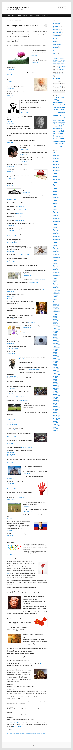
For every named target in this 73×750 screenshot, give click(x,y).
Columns (19, 15)
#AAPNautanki (55, 99)
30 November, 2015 (11, 235)
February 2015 (56, 250)
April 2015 (55, 247)
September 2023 (56, 160)
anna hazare (56, 107)
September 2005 (56, 374)
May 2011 (55, 317)
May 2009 (55, 353)
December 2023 (56, 157)
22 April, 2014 (19, 213)
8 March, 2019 (10, 95)
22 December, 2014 (11, 454)
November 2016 (56, 218)
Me (47, 15)
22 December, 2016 (41, 279)
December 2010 (56, 325)
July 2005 (55, 377)
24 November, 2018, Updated (32, 369)
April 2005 (55, 382)
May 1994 (55, 404)
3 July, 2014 (10, 393)
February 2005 (56, 385)
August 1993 (55, 409)
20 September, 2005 (27, 511)
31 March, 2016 (11, 178)
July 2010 (55, 332)
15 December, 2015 (11, 388)
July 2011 (55, 314)
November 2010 (56, 326)
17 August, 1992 (11, 554)
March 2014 (55, 266)
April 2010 (55, 337)
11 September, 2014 (12, 424)
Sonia (62, 143)
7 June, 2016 (10, 142)
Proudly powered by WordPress (36, 745)
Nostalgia (55, 38)
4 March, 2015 (26, 473)
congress (60, 112)
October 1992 (56, 416)
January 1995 (56, 401)
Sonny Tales (55, 47)
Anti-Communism (57, 23)
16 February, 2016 (24, 254)
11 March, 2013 (26, 506)
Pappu (55, 138)
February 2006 (56, 368)
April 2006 (55, 365)
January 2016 (56, 233)
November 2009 (56, 344)
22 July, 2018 (10, 81)
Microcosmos (43, 664)
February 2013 (56, 286)
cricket (61, 115)
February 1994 (56, 406)
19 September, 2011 (12, 242)
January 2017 (56, 215)
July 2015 (55, 242)
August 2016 (55, 223)
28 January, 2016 (11, 137)
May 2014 (55, 263)
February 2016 (56, 232)
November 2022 (56, 164)
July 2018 (55, 199)
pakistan (61, 136)
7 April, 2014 (10, 518)
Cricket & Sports (56, 26)
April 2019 (55, 191)
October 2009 (56, 346)
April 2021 (55, 176)
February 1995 (56, 400)
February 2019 (56, 193)
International (55, 31)
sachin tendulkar (61, 141)
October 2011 (56, 310)
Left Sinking (61, 122)
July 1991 (55, 427)
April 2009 (55, 355)
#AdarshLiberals (57, 101)
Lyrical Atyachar (56, 34)
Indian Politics (56, 29)
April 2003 (55, 389)
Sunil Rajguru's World (18, 7)
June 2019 (55, 188)
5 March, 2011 (10, 171)
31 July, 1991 (10, 530)
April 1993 (55, 412)
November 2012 (56, 290)
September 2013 (56, 275)
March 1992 (55, 422)
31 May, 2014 (22, 358)
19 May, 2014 (18, 216)
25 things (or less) (14, 738)
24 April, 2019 (31, 322)
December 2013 (56, 271)
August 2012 (55, 295)
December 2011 (56, 307)
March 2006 (55, 367)
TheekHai (60, 144)
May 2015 (55, 245)
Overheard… (55, 40)
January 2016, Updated (12, 348)
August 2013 (55, 277)
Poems (54, 41)
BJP (60, 109)
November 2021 (56, 167)
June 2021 (55, 173)
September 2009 (56, 347)
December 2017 (56, 203)
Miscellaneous (56, 35)
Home (9, 15)
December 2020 (56, 178)
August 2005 (55, 376)
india (54, 120)
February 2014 (56, 268)
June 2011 (55, 316)
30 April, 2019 (10, 88)
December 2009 (56, 343)
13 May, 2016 (10, 225)
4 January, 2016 (24, 149)
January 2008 (56, 358)
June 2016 (55, 226)
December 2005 (56, 371)
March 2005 (55, 383)
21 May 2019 (35, 62)
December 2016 (56, 217)
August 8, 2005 (10, 535)
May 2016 (55, 227)
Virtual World (56, 52)
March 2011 (55, 320)
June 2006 (55, 364)
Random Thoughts (57, 44)
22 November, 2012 (23, 400)
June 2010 (55, 334)
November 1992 (56, 415)
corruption (55, 115)
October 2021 (56, 169)
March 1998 (55, 392)
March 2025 (55, 152)
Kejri (58, 122)
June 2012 (55, 298)
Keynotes (32, 15)
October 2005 (10, 343)
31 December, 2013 (19, 220)
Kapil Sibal (55, 122)
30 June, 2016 (10, 123)
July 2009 (55, 350)
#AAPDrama (62, 97)
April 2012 (55, 301)
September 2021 (56, 170)
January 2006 (56, 370)
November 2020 (56, 179)
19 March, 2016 (11, 130)
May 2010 (55, 335)
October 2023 (56, 158)
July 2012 (55, 296)
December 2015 (56, 235)
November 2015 (56, 236)
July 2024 (55, 154)
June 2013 (55, 280)
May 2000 (55, 391)
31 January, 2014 (11, 494)
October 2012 (56, 292)
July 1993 (55, 410)
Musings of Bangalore (57, 37)
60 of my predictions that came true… (23, 25)
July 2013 (55, 278)
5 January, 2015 (20, 497)
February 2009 (56, 356)
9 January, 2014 (26, 192)
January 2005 (56, 386)
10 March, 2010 (11, 419)
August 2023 (55, 161)
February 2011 (56, 322)
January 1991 (56, 430)
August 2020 (55, 181)
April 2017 (55, 211)
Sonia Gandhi (55, 144)
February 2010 (56, 340)
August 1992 (55, 419)
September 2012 (56, 293)
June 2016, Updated (12, 383)
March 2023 (55, 163)
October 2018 (56, 197)
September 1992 (56, 418)
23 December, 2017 (27, 327)
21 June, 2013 (10, 267)
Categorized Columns (57, 25)
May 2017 (55, 209)
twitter (57, 147)
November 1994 (56, 403)
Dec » (62, 92)
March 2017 (55, 212)
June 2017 (55, 208)
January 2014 (56, 269)
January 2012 (56, 305)
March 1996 (55, 397)
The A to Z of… (56, 50)
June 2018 (55, 200)
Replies (21, 738)
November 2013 (56, 272)
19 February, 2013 (11, 353)
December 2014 (56, 253)
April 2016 (55, 229)
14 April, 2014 (20, 206)
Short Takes (55, 46)
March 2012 (55, 302)
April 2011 (55, 319)
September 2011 (56, 311)
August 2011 (55, 313)
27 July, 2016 (10, 478)
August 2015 (55, 241)
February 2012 (56, 304)
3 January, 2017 (11, 499)
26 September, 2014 (27, 468)
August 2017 (55, 205)
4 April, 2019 (10, 97)
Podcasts (43, 15)
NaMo (61, 128)
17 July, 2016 (10, 462)
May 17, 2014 (10, 452)
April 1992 (55, 421)
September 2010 (56, 329)
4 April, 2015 (26, 409)
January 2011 (56, 323)
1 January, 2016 (25, 112)
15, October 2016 (24, 161)
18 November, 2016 (27, 275)
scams (54, 143)
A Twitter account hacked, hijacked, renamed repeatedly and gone (59, 63)
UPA (60, 147)
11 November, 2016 (33, 282)
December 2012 (56, 289)
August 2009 (55, 349)
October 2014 (56, 256)
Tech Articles (55, 49)
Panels (37, 15)
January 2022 (56, 166)
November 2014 (56, 254)
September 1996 (56, 395)
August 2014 (55, 259)
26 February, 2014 (11, 199)
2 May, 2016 (10, 298)
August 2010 (55, 331)
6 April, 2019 (34, 55)
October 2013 (56, 274)
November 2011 (56, 308)
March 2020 (55, 185)
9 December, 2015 (11, 436)
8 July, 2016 (10, 185)
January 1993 (56, 413)
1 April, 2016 (10, 121)
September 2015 (56, 239)
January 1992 (56, 424)
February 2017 (56, 214)
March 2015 (55, 248)
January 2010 (56, 341)
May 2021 (55, 175)
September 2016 (56, 221)
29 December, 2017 (11, 312)
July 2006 (55, 362)
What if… (55, 53)
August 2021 (55, 172)
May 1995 (55, 398)
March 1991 (55, 428)
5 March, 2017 (10, 305)
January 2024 (56, 155)
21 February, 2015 (11, 488)
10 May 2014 (23, 539)
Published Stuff (56, 43)
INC (64, 118)
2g (60, 104)
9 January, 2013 (11, 261)
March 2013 (55, 284)
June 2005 (55, 379)
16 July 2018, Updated (26, 447)
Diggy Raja (55, 118)
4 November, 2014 (11, 429)
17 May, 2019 (10, 69)
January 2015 (56, 251)
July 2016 (55, 224)
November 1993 (56, 407)
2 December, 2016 (23, 286)
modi (57, 126)
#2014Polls (56, 97)
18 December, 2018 (14, 722)
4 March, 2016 (10, 296)
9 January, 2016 (24, 154)
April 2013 (55, 283)
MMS (54, 126)
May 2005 (55, 380)
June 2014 (55, 262)
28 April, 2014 (10, 230)
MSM (58, 128)
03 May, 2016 (10, 166)
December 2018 (56, 194)
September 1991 (56, 425)
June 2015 (55, 244)
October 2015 (56, 238)
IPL (63, 120)
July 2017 (55, 206)
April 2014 (55, 265)
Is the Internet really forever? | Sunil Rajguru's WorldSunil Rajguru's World (59, 60)
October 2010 (56, 328)
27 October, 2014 (20, 397)
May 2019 (55, 190)
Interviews (25, 15)
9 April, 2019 (10, 74)
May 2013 (55, 281)
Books (13, 15)
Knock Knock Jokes (57, 32)
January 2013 (56, 287)
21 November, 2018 (17, 726)
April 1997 (55, 394)
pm (59, 138)
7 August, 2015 (10, 483)
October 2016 (56, 220)
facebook (60, 118)
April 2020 (55, 184)
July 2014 (55, 260)
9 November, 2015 (11, 376)
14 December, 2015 (25, 104)
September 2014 (56, 257)
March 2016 (55, 230)
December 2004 (56, 388)
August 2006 (55, 361)
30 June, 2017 (10, 319)
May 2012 (55, 299)
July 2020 (55, 182)
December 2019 (56, 187)
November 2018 (56, 196)
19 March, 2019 (22, 364)
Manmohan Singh (59, 124)
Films (54, 28)
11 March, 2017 (26, 274)
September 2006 (56, 359)
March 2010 (55, 338)
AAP (63, 104)
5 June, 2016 (10, 443)
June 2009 (55, 352)
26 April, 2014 (10, 251)
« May (55, 92)
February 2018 (56, 202)
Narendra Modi (58, 131)
